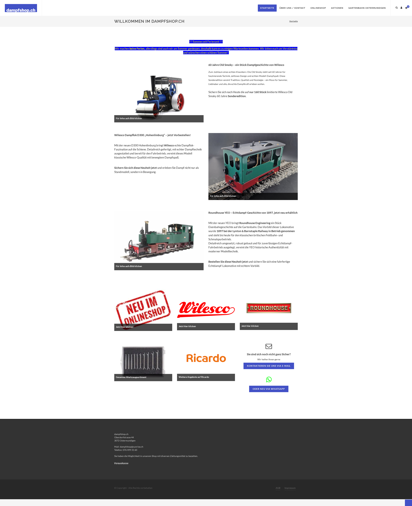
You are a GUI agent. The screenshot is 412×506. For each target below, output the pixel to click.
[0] (406, 7)
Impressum (290, 488)
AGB (278, 488)
